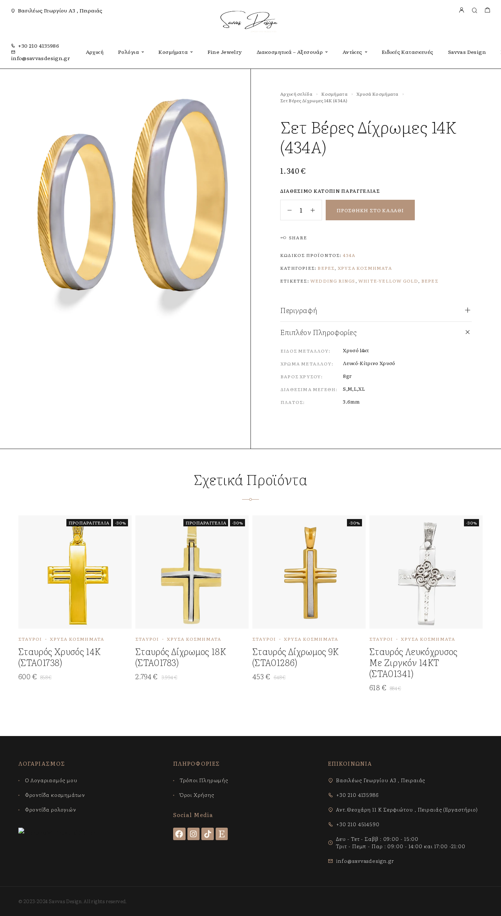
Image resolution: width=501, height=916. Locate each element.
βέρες (429, 280)
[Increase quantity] (316, 210)
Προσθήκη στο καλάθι (370, 210)
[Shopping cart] (487, 10)
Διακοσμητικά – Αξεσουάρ (290, 51)
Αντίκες (352, 51)
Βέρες (326, 268)
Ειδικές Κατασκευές (408, 51)
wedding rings (332, 280)
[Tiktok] (207, 834)
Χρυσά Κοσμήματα (377, 94)
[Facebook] (179, 834)
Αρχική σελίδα (296, 94)
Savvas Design (467, 51)
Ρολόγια (128, 51)
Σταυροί (30, 639)
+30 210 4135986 (38, 45)
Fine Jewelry (225, 51)
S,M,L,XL (354, 388)
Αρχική (95, 51)
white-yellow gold (388, 280)
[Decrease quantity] (286, 210)
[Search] (474, 10)
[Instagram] (193, 834)
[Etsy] (222, 834)
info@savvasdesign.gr (40, 58)
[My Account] (461, 10)
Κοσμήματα (173, 51)
